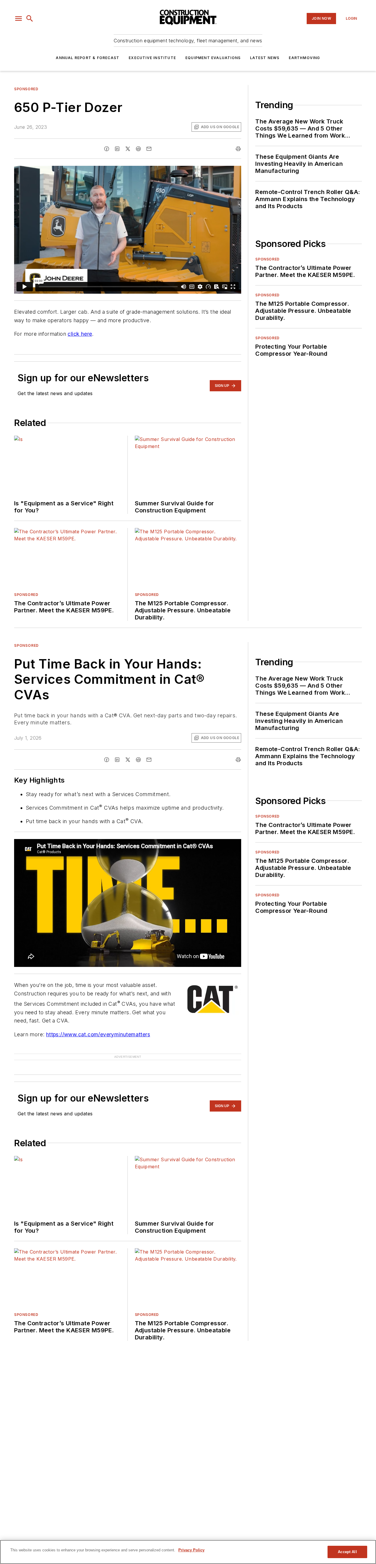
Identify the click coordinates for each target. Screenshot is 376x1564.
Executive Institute (152, 58)
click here (80, 334)
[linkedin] (117, 149)
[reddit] (138, 149)
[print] (238, 149)
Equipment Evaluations (213, 58)
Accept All (347, 1552)
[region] (188, 1552)
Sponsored (26, 89)
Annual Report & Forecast (87, 58)
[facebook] (107, 149)
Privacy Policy (191, 1550)
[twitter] (128, 149)
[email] (149, 149)
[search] (29, 18)
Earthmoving (304, 58)
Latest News (264, 58)
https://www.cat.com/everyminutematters (98, 1034)
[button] (18, 18)
